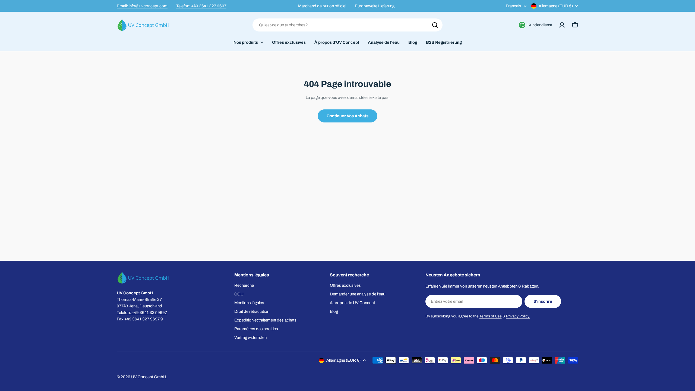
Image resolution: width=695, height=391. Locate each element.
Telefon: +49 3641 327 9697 (201, 6)
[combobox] (347, 24)
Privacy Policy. (518, 316)
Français (513, 6)
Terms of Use (490, 316)
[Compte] (562, 25)
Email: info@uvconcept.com (142, 6)
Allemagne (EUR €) (556, 6)
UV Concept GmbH (148, 377)
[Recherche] (435, 25)
